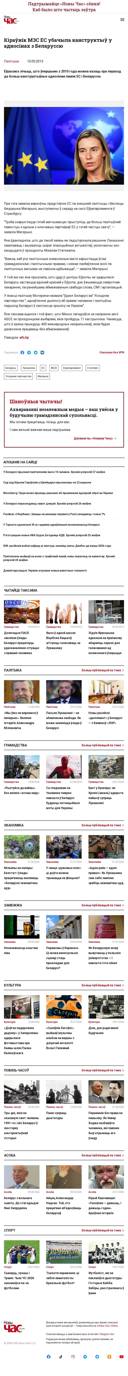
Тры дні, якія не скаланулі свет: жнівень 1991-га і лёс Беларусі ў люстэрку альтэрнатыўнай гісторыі (21, 1125)
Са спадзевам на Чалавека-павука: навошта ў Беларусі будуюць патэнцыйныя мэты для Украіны (63, 798)
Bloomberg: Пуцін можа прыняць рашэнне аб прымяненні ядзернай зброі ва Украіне (58, 493)
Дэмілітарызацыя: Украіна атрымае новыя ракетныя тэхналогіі (45, 570)
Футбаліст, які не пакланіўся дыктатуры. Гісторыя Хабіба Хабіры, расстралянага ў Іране (106, 1283)
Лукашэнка (28, 367)
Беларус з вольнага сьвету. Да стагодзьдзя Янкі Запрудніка (21, 1203)
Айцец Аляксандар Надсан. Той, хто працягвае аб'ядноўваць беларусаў (63, 1205)
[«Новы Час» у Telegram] (85, 1356)
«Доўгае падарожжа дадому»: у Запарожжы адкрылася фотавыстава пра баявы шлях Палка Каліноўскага (21, 1040)
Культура (12, 985)
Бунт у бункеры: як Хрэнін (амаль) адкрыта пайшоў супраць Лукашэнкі (105, 795)
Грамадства (15, 745)
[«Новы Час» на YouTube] (121, 1356)
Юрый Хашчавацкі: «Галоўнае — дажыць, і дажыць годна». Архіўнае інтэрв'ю (104, 1205)
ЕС (43, 367)
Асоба (9, 1155)
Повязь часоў (16, 1070)
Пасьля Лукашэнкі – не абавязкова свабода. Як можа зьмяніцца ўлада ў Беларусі (64, 720)
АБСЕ (54, 367)
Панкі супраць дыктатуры (56, 1115)
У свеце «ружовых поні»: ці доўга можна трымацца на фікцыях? (64, 873)
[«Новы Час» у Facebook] (48, 1356)
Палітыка (11, 61)
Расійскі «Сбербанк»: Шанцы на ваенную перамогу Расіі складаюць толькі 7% (54, 514)
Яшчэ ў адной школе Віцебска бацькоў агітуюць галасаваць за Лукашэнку (63, 640)
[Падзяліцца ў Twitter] (35, 352)
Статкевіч (92, 367)
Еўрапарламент (72, 367)
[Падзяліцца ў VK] (42, 352)
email (91, 1334)
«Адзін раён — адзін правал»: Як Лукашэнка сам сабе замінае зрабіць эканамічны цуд (105, 875)
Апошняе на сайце (20, 462)
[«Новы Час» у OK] (109, 1356)
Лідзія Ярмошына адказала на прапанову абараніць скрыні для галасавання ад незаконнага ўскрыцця (105, 643)
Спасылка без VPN (112, 352)
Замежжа (13, 905)
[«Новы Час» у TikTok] (60, 1356)
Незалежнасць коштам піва (21, 950)
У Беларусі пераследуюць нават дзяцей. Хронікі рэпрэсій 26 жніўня (47, 503)
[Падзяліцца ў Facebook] (22, 352)
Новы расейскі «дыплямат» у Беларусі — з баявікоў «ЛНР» (105, 718)
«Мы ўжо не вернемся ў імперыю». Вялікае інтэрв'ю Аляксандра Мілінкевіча (21, 720)
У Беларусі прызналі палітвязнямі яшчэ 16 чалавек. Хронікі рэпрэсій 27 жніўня (54, 472)
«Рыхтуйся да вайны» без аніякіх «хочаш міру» (21, 790)
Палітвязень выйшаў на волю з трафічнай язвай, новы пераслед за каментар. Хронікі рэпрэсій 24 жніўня (59, 558)
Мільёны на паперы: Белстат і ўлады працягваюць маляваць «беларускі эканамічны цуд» (21, 878)
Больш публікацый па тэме (101, 670)
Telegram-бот (106, 1334)
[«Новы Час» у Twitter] (97, 1356)
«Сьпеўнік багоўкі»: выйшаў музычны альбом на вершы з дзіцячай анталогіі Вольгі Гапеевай (60, 1038)
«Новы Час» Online (107, 1325)
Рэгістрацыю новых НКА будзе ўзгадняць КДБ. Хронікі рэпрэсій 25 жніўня (51, 535)
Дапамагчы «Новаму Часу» (93, 438)
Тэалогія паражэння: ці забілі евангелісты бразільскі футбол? (62, 1278)
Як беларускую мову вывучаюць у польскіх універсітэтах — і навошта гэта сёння (104, 955)
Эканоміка (14, 825)
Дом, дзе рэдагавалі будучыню (103, 1030)
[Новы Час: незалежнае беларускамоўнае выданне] (32, 19)
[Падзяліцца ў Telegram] (29, 352)
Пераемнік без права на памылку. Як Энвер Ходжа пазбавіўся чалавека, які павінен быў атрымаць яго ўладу (105, 1125)
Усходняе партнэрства (18, 376)
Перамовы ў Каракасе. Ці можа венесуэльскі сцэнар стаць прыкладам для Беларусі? (62, 958)
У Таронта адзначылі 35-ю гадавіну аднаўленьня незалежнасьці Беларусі (51, 524)
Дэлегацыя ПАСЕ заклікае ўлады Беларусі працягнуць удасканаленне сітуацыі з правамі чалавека (21, 643)
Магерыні (43, 376)
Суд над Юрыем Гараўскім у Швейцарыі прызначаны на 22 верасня (47, 482)
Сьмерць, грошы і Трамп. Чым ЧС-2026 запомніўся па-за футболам (19, 1280)
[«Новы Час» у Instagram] (73, 1356)
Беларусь (11, 367)
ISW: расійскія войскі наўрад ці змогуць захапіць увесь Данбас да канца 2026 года (57, 545)
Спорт (9, 1230)
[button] (122, 19)
